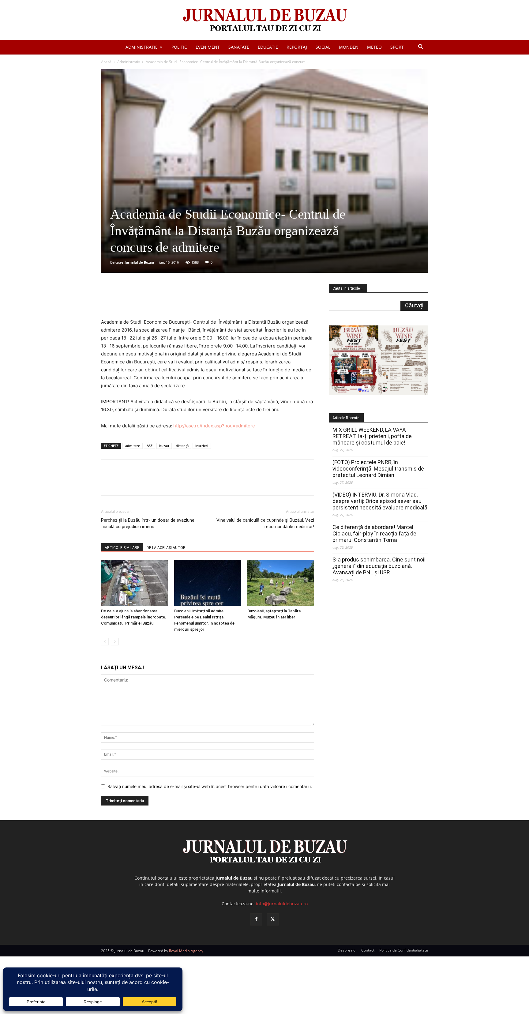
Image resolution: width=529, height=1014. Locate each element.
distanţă (182, 445)
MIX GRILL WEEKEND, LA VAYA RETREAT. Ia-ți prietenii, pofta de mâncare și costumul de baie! (372, 436)
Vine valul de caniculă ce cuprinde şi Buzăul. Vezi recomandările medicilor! (265, 523)
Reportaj (297, 47)
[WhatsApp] (189, 301)
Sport (397, 47)
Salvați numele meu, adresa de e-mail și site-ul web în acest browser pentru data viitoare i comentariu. (209, 786)
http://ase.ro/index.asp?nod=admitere (214, 426)
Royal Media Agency (186, 950)
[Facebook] (147, 301)
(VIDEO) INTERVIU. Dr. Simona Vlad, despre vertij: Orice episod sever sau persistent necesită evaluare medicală (379, 501)
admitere (132, 445)
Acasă (106, 61)
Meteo (374, 47)
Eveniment (208, 47)
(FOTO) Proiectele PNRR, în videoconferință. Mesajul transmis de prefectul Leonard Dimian (378, 468)
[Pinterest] (175, 301)
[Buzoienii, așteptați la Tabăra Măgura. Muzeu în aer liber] (280, 583)
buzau (164, 445)
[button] (420, 48)
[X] (161, 301)
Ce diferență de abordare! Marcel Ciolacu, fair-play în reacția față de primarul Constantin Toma (374, 533)
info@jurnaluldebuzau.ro (282, 904)
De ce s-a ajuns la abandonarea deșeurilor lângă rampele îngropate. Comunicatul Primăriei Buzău (133, 617)
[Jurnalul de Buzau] (264, 20)
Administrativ (128, 61)
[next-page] (114, 641)
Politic (179, 47)
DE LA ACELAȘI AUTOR (166, 548)
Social (323, 47)
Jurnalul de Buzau (139, 262)
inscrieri (201, 445)
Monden (348, 47)
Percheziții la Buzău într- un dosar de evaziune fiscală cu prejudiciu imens (147, 523)
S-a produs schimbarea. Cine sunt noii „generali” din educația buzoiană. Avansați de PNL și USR (379, 566)
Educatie (268, 47)
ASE (149, 445)
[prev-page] (105, 641)
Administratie (142, 47)
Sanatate (238, 47)
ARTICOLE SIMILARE (122, 548)
